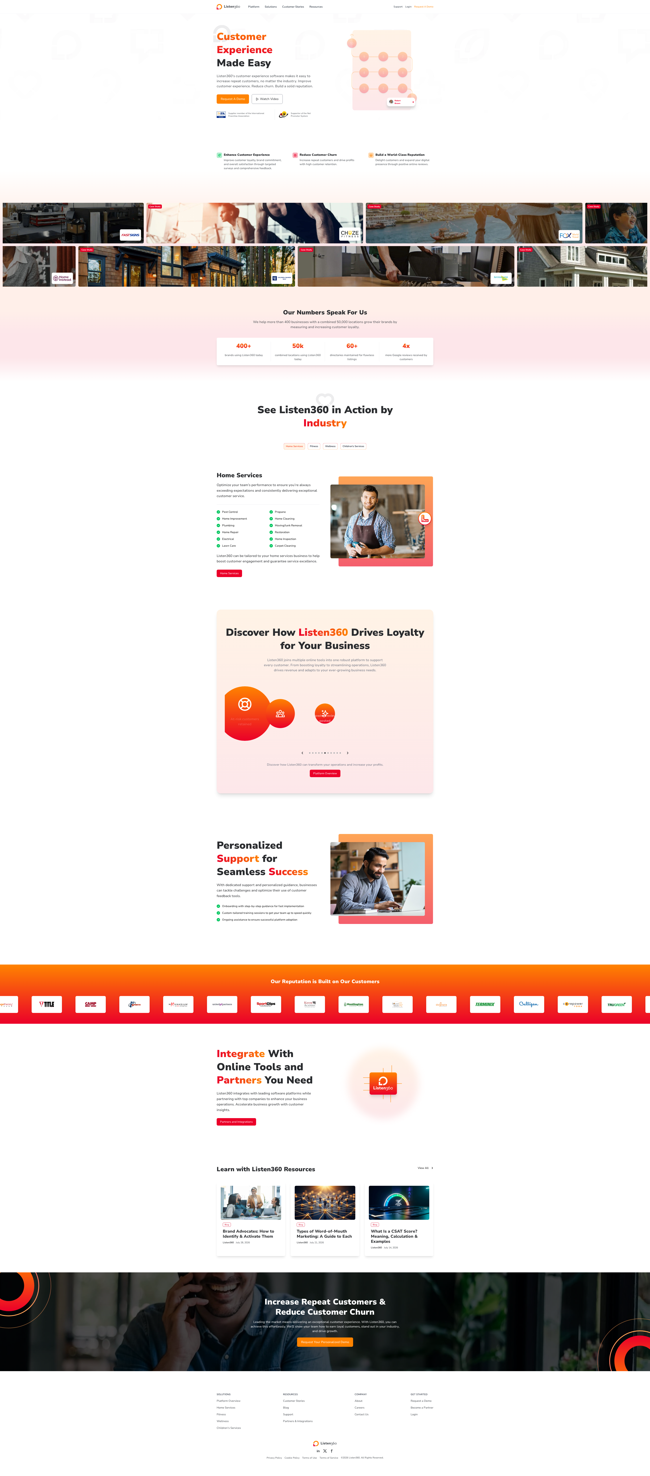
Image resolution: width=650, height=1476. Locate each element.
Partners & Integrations (298, 1421)
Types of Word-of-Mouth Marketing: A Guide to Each (324, 1234)
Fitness (221, 1414)
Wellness (223, 1421)
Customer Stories (293, 7)
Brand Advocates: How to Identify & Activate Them (248, 1234)
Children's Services (229, 1428)
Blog (286, 1408)
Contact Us (362, 1414)
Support (398, 6)
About (358, 1401)
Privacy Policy (274, 1457)
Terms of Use (309, 1457)
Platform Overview (325, 773)
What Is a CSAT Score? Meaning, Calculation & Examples (394, 1236)
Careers (359, 1408)
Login (408, 6)
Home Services (229, 573)
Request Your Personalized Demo (325, 1342)
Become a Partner (422, 1408)
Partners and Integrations (236, 1122)
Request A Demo (423, 6)
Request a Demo (421, 1401)
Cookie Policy (292, 1457)
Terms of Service (329, 1457)
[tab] (294, 446)
